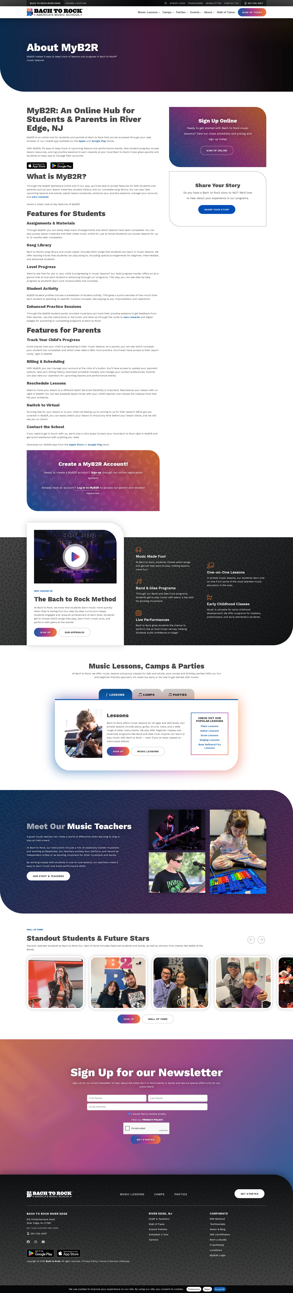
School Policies (158, 1229)
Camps (166, 12)
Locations (216, 1250)
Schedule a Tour (159, 1234)
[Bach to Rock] (55, 12)
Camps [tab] (149, 695)
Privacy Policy (90, 1261)
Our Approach (74, 632)
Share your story (216, 209)
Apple (82, 141)
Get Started (249, 1193)
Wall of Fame (226, 12)
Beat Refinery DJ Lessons (210, 746)
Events (194, 12)
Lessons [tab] (117, 695)
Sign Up (45, 632)
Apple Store (76, 444)
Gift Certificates (220, 1234)
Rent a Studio (218, 1239)
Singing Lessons (210, 739)
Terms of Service (108, 1261)
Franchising (195, 3)
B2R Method (217, 1218)
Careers (153, 1239)
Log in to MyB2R (88, 487)
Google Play (99, 141)
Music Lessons (148, 12)
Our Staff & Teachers (48, 876)
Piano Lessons (209, 726)
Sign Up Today (252, 12)
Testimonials (217, 1224)
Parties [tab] (180, 695)
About (208, 12)
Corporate (219, 1213)
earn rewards (40, 196)
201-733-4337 (255, 3)
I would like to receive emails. (148, 1114)
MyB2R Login (177, 3)
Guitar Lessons (209, 730)
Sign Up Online (216, 150)
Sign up (96, 472)
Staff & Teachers (159, 1218)
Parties (180, 12)
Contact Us (231, 3)
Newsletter (213, 3)
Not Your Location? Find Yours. (43, 1228)
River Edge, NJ (160, 1213)
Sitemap (124, 1261)
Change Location (75, 3)
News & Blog (217, 1229)
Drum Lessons (209, 735)
